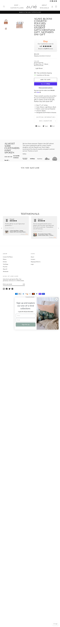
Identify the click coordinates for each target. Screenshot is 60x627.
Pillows (4, 259)
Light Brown (39, 68)
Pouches (5, 266)
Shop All (5, 269)
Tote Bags (5, 264)
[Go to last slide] (2, 228)
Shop (16, 5)
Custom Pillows (17, 8)
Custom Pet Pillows (8, 257)
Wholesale (44, 8)
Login (32, 264)
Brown (46, 64)
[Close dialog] (56, 299)
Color (36, 61)
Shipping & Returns (35, 261)
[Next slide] (58, 228)
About (44, 5)
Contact (33, 259)
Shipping (36, 56)
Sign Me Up (25, 324)
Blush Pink (38, 64)
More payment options (46, 88)
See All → (7, 160)
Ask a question (45, 121)
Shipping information (45, 117)
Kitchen (5, 261)
